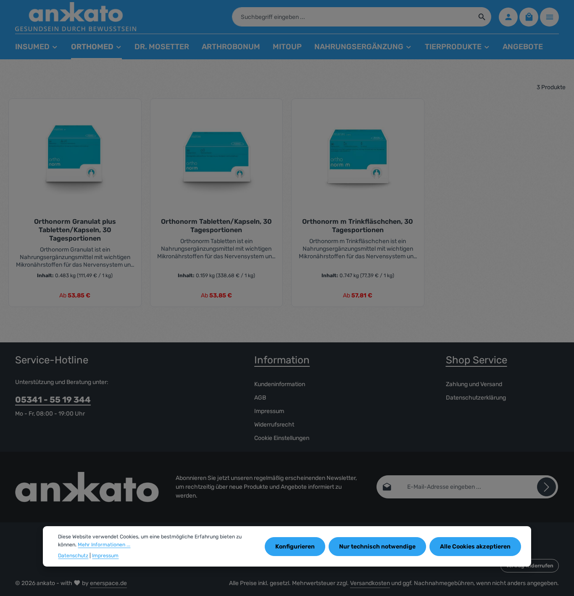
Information (282, 360)
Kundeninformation (279, 384)
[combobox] (353, 16)
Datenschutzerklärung (476, 397)
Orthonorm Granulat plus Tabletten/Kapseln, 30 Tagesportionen (75, 229)
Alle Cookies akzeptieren (475, 546)
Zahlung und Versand (474, 384)
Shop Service (476, 360)
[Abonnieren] (546, 486)
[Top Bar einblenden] (549, 17)
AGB (260, 397)
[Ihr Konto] (508, 17)
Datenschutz (73, 556)
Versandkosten (370, 583)
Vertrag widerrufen (529, 566)
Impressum (269, 411)
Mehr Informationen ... (104, 544)
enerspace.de (108, 583)
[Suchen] (482, 16)
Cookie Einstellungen (281, 438)
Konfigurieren (295, 546)
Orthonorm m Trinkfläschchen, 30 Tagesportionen (357, 225)
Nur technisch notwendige (377, 546)
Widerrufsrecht (274, 424)
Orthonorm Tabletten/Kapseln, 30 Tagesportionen (216, 225)
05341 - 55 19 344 (53, 400)
